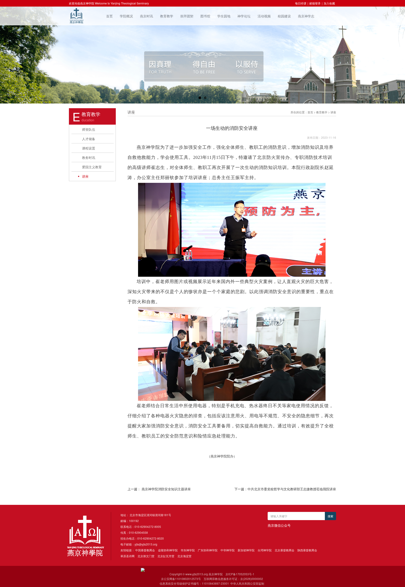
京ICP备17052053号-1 (239, 574)
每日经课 (300, 3)
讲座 (85, 176)
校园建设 (284, 16)
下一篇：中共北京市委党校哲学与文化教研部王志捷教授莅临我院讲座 (285, 489)
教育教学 (166, 16)
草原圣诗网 (127, 556)
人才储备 (88, 138)
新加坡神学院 (246, 550)
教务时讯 (88, 157)
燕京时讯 (146, 16)
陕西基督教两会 (307, 550)
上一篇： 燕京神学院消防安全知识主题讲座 (159, 489)
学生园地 (223, 16)
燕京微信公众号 (279, 525)
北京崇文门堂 (146, 556)
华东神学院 (188, 550)
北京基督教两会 (284, 550)
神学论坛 (244, 16)
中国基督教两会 (145, 550)
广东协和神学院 (208, 550)
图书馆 (205, 16)
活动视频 (264, 16)
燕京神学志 (306, 16)
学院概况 (126, 16)
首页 (109, 16)
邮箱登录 (315, 3)
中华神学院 (228, 550)
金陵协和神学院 (168, 550)
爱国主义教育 (92, 167)
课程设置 (88, 148)
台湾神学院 (265, 550)
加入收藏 (329, 3)
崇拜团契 (186, 16)
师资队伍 (88, 129)
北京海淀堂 (184, 556)
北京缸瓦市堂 (166, 556)
